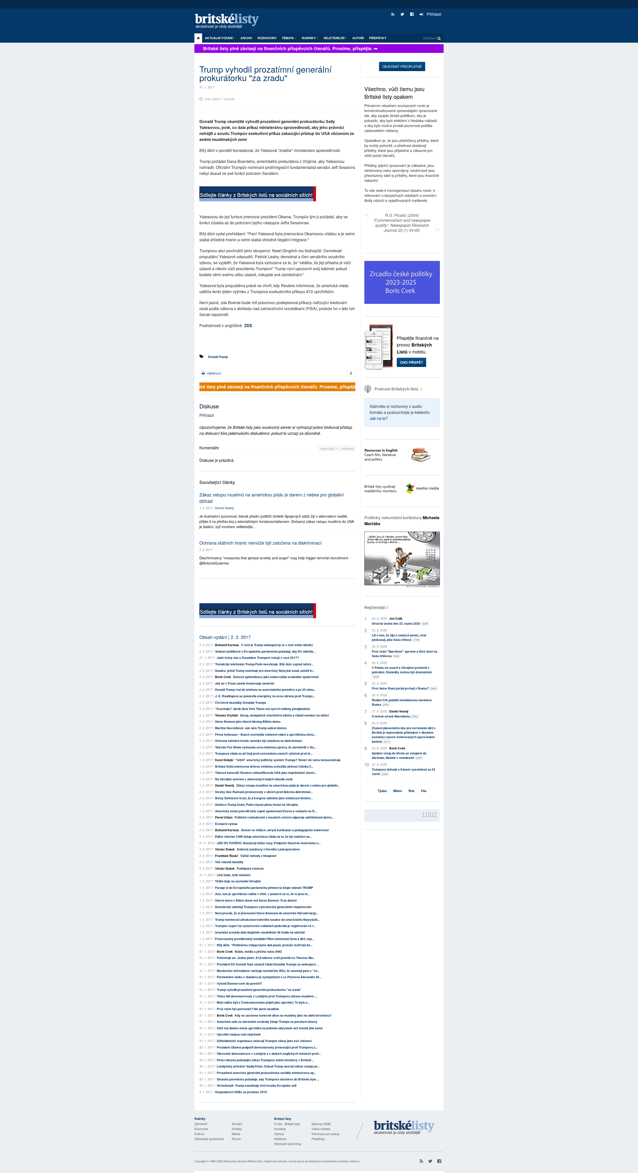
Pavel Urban (224, 817)
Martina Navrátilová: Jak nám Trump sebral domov (251, 728)
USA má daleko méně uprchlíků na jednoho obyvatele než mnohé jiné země (270, 1028)
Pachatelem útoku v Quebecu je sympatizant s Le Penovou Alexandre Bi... (269, 977)
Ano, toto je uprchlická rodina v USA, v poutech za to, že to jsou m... (262, 894)
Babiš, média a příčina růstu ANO (258, 951)
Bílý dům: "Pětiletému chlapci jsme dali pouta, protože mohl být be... (265, 945)
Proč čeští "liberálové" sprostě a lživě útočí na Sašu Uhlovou (404, 653)
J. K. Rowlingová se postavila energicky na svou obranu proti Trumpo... (265, 696)
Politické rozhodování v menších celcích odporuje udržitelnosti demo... (284, 817)
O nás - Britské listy (287, 1124)
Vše (423, 790)
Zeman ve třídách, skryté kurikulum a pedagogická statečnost (285, 830)
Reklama (280, 1139)
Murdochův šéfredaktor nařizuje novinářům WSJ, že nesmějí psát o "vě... (268, 970)
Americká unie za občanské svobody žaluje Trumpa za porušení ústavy (267, 1021)
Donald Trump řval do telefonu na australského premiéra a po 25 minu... (265, 689)
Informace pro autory (325, 1134)
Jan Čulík (395, 618)
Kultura (199, 1134)
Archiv (246, 38)
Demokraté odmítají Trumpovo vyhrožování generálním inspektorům (263, 907)
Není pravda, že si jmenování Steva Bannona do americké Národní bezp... (266, 913)
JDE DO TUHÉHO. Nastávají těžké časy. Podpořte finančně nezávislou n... (268, 843)
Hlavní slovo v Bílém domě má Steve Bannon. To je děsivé (256, 900)
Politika (237, 1129)
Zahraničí (200, 1124)
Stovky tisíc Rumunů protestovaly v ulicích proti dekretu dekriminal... (264, 792)
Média (236, 1134)
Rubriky (309, 38)
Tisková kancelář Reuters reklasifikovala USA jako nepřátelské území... (266, 772)
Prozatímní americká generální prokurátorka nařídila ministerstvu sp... (266, 1072)
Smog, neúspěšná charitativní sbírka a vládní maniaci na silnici (284, 715)
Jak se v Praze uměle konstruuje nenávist (244, 683)
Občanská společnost (209, 1139)
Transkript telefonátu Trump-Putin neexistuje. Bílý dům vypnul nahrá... (264, 664)
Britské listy (229, 21)
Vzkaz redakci (321, 1129)
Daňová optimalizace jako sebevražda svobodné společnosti (276, 677)
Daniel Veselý (224, 508)
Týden (382, 790)
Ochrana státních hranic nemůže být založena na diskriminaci (260, 542)
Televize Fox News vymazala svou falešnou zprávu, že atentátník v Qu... (265, 747)
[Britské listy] (257, 194)
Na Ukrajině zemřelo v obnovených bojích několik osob (254, 779)
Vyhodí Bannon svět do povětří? (239, 983)
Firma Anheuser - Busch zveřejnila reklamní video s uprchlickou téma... (265, 734)
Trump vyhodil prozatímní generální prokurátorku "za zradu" (259, 989)
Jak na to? (379, 418)
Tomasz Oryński (226, 715)
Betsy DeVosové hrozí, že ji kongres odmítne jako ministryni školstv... (264, 798)
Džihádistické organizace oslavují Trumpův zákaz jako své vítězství (264, 1041)
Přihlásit (433, 14)
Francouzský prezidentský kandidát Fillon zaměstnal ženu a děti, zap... (264, 939)
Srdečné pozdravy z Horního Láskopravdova (268, 849)
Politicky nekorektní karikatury (401, 520)
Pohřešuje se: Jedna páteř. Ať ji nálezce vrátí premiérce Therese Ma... (266, 957)
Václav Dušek (225, 849)
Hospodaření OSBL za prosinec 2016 (241, 1092)
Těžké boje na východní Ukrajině (238, 881)
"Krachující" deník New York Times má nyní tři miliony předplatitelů (262, 708)
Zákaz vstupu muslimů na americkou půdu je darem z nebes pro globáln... (288, 785)
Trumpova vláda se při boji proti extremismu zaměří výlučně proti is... (264, 753)
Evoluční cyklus (226, 823)
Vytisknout (213, 373)
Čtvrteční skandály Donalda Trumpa (240, 702)
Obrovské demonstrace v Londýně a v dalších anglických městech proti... (269, 1053)
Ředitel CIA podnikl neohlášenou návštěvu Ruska (402, 702)
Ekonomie (201, 1129)
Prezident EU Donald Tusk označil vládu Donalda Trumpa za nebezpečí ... (268, 964)
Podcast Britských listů (396, 389)
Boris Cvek (223, 677)
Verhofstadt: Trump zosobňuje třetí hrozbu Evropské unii (256, 1085)
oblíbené (348, 448)
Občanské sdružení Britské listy (242, 1161)
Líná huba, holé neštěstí (233, 875)
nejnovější (328, 448)
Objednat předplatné (402, 66)
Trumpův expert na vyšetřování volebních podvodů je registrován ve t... (265, 926)
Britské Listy (404, 1127)
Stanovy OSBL (321, 1124)
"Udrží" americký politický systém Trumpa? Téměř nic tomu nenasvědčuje (288, 760)
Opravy (279, 1134)
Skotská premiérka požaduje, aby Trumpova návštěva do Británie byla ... (268, 1079)
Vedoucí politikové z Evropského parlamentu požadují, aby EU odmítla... (265, 651)
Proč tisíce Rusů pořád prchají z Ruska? (404, 688)
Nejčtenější (374, 607)
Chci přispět (411, 362)
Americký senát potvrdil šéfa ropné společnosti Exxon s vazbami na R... (266, 811)
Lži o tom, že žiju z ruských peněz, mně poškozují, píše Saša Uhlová (399, 637)
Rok (411, 790)
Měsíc (397, 790)
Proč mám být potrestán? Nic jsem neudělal (248, 1009)
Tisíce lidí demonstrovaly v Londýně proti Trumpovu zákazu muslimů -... (267, 996)
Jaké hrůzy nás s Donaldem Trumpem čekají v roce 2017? (258, 657)
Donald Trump (218, 356)
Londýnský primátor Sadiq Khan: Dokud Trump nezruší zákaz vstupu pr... (268, 1066)
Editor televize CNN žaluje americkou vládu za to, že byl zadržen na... (263, 836)
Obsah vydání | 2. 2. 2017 (225, 637)
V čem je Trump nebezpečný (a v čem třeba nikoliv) (277, 645)
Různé (236, 1139)
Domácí (237, 1124)
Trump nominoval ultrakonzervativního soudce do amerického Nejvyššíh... (267, 919)
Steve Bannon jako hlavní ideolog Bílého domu (247, 721)
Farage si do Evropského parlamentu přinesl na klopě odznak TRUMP (264, 887)
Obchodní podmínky (287, 1144)
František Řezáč (226, 855)
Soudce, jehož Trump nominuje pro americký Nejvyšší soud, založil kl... (265, 670)
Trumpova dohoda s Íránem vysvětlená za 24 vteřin (403, 771)
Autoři (358, 38)
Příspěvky (377, 38)
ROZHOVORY (267, 38)
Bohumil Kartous (227, 645)
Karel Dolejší (224, 760)
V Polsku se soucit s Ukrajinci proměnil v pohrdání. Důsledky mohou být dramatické (402, 672)
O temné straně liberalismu (395, 716)
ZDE (248, 325)
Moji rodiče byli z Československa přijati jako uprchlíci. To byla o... (263, 1002)
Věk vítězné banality (229, 862)
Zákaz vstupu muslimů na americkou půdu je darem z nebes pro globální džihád (271, 497)
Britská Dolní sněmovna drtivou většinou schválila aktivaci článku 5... (264, 766)
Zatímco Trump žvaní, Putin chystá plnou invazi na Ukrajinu (256, 804)
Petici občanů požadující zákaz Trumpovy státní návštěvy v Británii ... (265, 1060)
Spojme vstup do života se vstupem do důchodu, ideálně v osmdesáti (399, 755)
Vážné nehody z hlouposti (258, 855)
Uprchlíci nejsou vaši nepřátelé (239, 1034)
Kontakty (280, 1129)
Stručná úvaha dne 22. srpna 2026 (400, 623)
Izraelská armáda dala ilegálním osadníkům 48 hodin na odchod (260, 932)
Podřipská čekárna (250, 868)
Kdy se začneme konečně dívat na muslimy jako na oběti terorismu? (283, 1015)
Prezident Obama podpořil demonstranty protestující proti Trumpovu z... (267, 1047)
